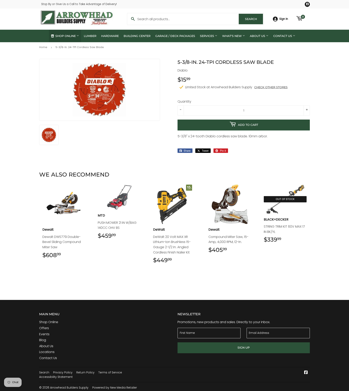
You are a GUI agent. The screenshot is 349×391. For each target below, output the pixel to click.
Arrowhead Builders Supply (69, 388)
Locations (47, 352)
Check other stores (271, 87)
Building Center (137, 36)
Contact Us (283, 36)
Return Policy (85, 372)
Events (44, 334)
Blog (42, 340)
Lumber (90, 36)
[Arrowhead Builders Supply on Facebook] (306, 372)
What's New (232, 36)
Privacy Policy (63, 372)
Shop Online (66, 36)
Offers (44, 328)
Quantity (184, 101)
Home (43, 47)
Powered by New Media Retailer (114, 388)
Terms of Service (110, 372)
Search (254, 19)
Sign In (283, 19)
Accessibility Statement (56, 377)
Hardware (110, 36)
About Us (258, 36)
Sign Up (244, 347)
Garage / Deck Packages (175, 36)
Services (207, 36)
